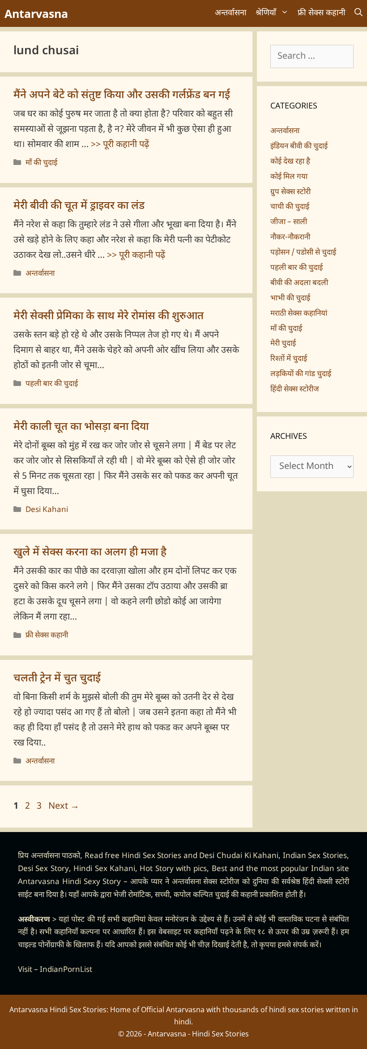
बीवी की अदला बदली (299, 283)
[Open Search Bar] (358, 13)
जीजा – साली (288, 222)
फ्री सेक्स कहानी (322, 13)
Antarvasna (36, 13)
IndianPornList (66, 970)
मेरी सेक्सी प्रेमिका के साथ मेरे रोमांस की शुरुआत (108, 316)
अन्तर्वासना (231, 13)
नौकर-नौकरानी (290, 238)
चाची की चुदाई (289, 207)
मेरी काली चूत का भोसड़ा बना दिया (81, 427)
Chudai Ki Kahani (247, 856)
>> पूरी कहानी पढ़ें (120, 145)
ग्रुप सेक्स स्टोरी (290, 192)
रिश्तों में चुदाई (288, 359)
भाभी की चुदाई (290, 298)
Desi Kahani (47, 510)
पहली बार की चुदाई (52, 384)
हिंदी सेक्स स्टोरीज (294, 389)
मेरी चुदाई (283, 344)
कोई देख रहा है (290, 162)
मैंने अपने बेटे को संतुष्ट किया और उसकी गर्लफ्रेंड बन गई (121, 95)
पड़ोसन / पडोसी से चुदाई (303, 253)
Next (63, 806)
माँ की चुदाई (41, 163)
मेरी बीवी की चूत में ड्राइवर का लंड (79, 206)
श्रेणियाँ (266, 13)
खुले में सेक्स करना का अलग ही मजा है (89, 553)
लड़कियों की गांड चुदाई (300, 374)
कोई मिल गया (288, 177)
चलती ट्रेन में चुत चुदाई (57, 679)
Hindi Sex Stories (151, 856)
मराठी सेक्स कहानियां (298, 314)
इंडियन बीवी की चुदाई (299, 147)
